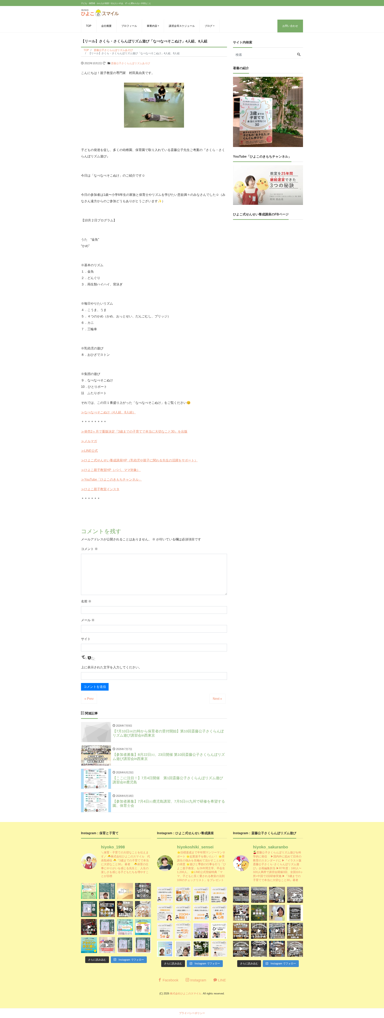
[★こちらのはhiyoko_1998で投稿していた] (165, 949)
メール (88, 620)
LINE (221, 980)
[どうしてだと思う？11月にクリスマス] (89, 927)
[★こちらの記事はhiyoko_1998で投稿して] (201, 949)
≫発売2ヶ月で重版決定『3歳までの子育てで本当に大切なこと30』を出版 (134, 431)
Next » (217, 698)
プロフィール (129, 25)
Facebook (170, 980)
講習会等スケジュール (182, 25)
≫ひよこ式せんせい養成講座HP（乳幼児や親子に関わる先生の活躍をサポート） (139, 460)
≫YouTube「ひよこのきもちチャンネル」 (111, 479)
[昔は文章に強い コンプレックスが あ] (165, 895)
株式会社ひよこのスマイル (185, 993)
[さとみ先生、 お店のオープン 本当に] (219, 895)
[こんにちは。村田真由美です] (125, 945)
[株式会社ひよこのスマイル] (100, 12)
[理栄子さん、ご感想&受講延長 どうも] (165, 913)
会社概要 (106, 25)
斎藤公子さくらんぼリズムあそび (130, 63)
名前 (86, 601)
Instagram (197, 980)
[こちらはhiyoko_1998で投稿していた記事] (219, 913)
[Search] (299, 54)
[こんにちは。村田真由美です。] (107, 945)
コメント (89, 549)
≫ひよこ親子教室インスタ (100, 489)
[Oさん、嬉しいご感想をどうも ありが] (107, 891)
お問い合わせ (290, 25)
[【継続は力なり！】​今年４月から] (259, 949)
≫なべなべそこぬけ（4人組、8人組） (108, 412)
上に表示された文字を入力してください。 (111, 667)
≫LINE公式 (89, 450)
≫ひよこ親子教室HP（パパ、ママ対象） (111, 470)
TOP (88, 25)
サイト (86, 639)
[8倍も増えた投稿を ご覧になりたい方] (201, 895)
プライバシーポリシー (192, 1013)
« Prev (89, 698)
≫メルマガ (89, 441)
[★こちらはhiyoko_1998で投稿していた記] (165, 931)
